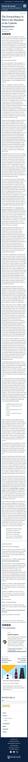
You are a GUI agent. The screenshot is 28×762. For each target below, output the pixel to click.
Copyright (12, 739)
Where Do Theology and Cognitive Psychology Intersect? (21, 660)
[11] (21, 537)
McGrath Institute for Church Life (14, 743)
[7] (23, 302)
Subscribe (5, 729)
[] (2, 549)
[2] (7, 50)
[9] (9, 415)
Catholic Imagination (10, 628)
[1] (6, 40)
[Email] (7, 34)
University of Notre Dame (14, 741)
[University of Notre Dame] (14, 1)
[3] (25, 91)
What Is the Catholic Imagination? (11, 680)
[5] (16, 176)
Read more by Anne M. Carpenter (15, 649)
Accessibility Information (14, 749)
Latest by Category (8, 718)
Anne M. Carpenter (8, 29)
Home (21, 13)
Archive (5, 720)
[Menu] (24, 6)
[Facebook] (3, 34)
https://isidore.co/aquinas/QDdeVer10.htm (10, 560)
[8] (14, 401)
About (4, 726)
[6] (13, 196)
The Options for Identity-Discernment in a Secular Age (7, 660)
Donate (5, 732)
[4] (24, 140)
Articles (24, 13)
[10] (22, 517)
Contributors (6, 723)
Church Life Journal (8, 6)
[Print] (10, 34)
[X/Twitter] (5, 34)
